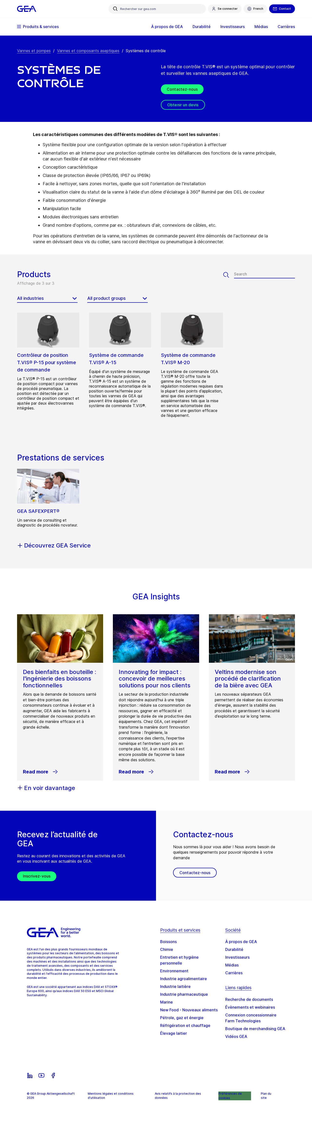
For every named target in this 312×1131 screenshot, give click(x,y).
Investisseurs (237, 957)
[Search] (228, 275)
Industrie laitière (175, 986)
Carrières (234, 972)
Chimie (166, 949)
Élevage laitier (173, 1033)
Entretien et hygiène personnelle (179, 960)
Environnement (174, 970)
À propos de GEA (241, 941)
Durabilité (234, 949)
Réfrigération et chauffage (185, 1025)
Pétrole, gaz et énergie (182, 1017)
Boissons (168, 941)
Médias (232, 965)
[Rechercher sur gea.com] (115, 9)
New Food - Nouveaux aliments (189, 1009)
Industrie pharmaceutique (184, 994)
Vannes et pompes (34, 50)
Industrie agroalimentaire (183, 978)
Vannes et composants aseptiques (88, 50)
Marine (166, 1002)
